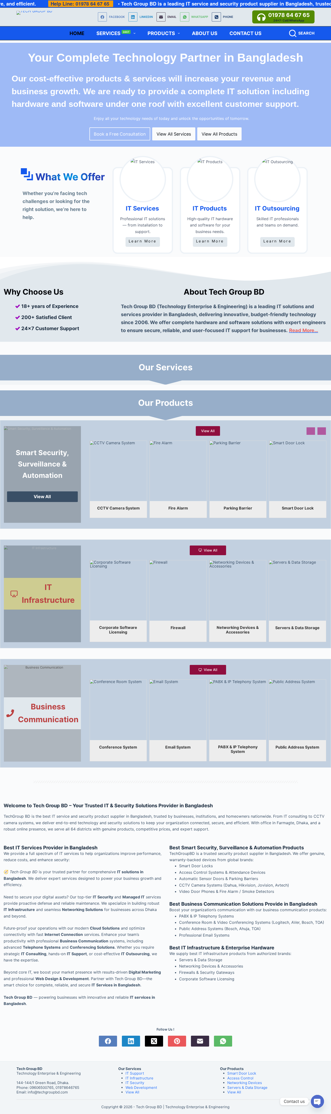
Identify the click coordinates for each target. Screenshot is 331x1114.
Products (161, 33)
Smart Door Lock (241, 1073)
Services (112, 33)
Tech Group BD (149, 1107)
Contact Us (245, 33)
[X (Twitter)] (154, 1041)
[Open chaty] (317, 1101)
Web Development (141, 1087)
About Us (204, 33)
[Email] (200, 1041)
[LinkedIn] (131, 1041)
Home (77, 33)
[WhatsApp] (223, 1041)
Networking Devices (244, 1082)
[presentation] (311, 431)
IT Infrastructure (139, 1078)
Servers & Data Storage (247, 1087)
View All (132, 1092)
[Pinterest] (177, 1041)
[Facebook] (108, 1041)
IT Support (135, 1073)
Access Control (240, 1078)
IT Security (135, 1082)
